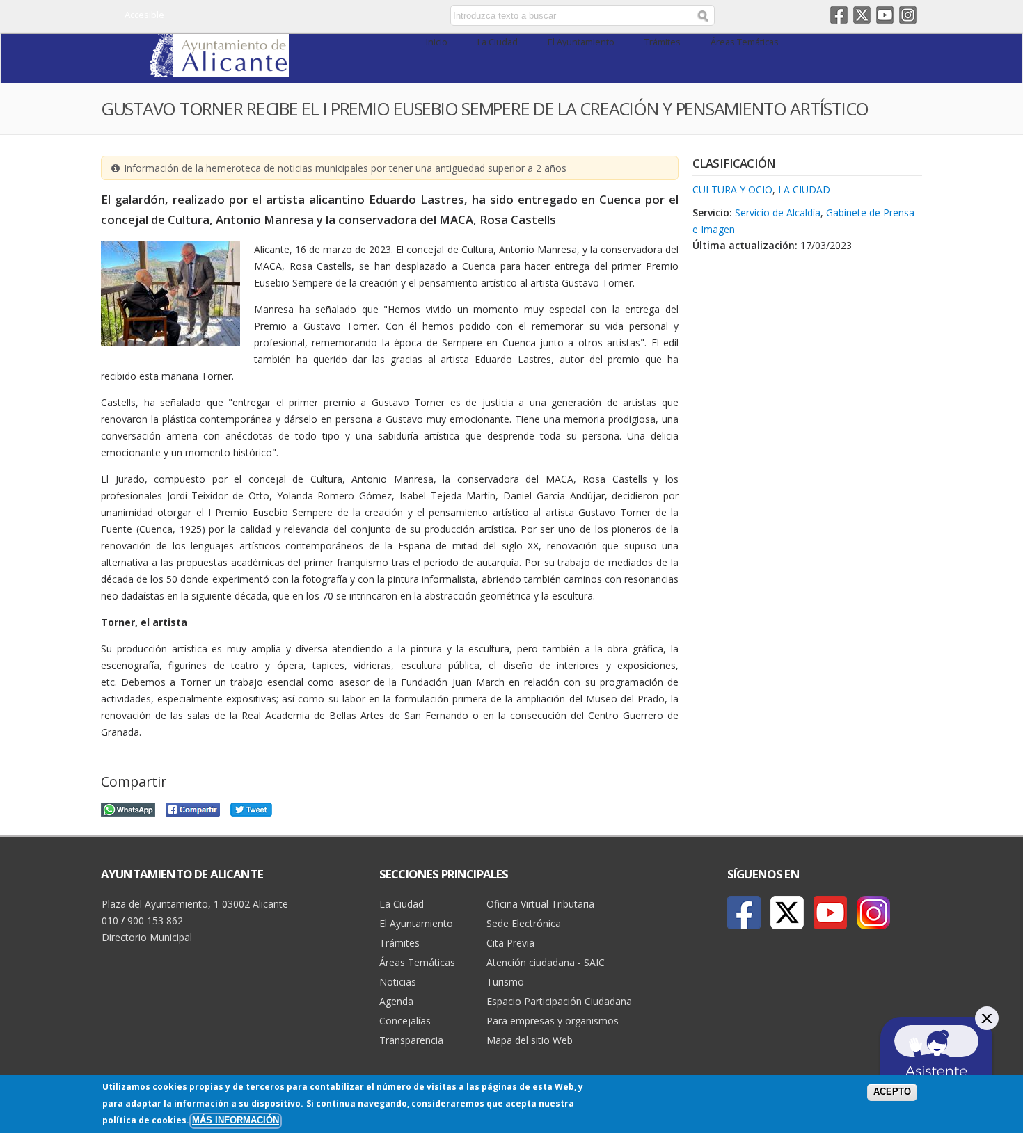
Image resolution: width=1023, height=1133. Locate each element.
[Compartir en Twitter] (251, 807)
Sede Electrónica (523, 923)
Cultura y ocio (732, 189)
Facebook (839, 15)
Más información (235, 1120)
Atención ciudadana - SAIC (545, 962)
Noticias (397, 981)
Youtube (885, 15)
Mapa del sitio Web (529, 1040)
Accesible (144, 14)
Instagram (908, 15)
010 (110, 920)
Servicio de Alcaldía (777, 212)
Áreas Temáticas (745, 42)
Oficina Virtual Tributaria (540, 903)
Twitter (862, 15)
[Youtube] (830, 912)
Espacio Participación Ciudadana (559, 1001)
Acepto (892, 1092)
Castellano (332, 16)
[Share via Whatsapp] (128, 807)
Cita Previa (510, 942)
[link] (219, 69)
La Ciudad (497, 42)
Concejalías (405, 1020)
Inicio (436, 42)
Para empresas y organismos (552, 1020)
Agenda (396, 1001)
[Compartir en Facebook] (193, 807)
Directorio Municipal (147, 937)
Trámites (662, 42)
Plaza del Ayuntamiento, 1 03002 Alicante (195, 903)
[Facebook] (744, 912)
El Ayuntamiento (581, 42)
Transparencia (411, 1040)
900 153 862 (155, 920)
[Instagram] (873, 912)
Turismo (505, 981)
